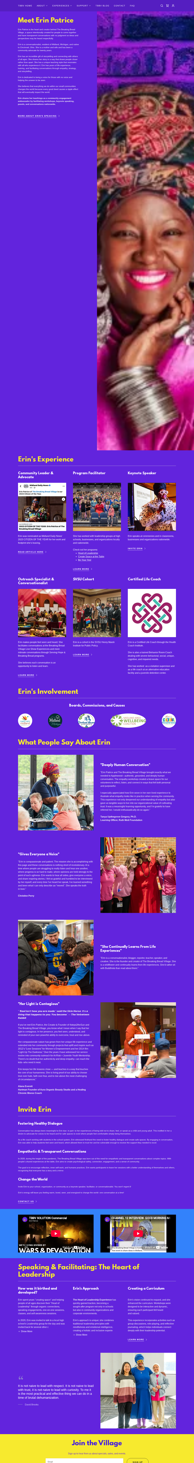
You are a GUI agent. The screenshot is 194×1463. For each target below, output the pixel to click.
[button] (42, 5)
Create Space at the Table (91, 556)
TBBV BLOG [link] (102, 6)
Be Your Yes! (84, 560)
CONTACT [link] (119, 6)
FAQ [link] (132, 6)
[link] (167, 6)
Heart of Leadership (88, 553)
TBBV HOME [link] (25, 6)
